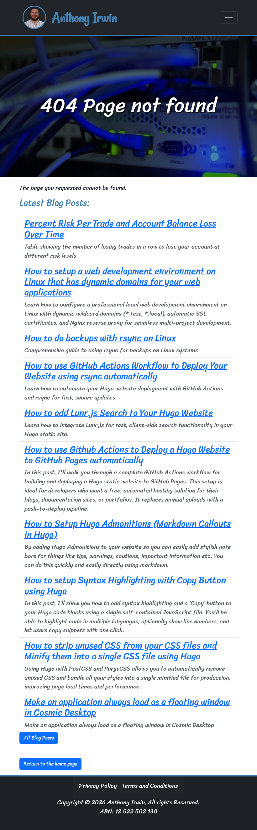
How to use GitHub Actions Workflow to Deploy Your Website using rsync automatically (125, 371)
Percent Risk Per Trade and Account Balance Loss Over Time (120, 228)
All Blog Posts (39, 737)
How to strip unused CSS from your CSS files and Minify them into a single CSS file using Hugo (120, 650)
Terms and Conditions (150, 786)
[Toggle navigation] (229, 17)
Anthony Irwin (84, 17)
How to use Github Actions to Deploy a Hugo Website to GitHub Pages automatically (127, 454)
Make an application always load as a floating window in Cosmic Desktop (127, 707)
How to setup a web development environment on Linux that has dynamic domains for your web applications (120, 282)
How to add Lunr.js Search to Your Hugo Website (118, 413)
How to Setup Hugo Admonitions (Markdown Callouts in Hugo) (127, 529)
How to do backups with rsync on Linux (100, 338)
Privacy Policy (98, 786)
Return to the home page (50, 763)
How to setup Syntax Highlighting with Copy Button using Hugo (125, 585)
